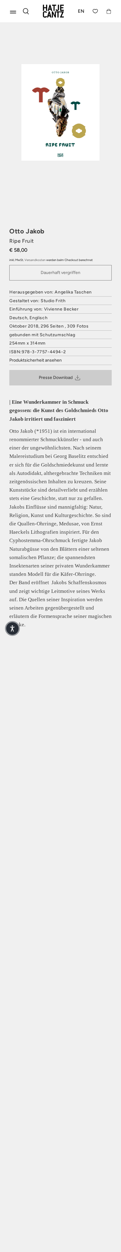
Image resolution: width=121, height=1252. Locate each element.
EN (81, 11)
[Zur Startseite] (53, 11)
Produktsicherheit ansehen (35, 360)
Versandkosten (35, 260)
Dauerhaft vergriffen (60, 272)
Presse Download (56, 377)
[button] (12, 628)
